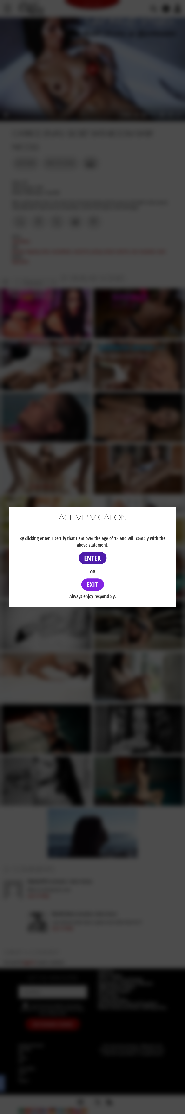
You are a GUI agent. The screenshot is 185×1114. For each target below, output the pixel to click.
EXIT (92, 584)
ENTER (92, 558)
